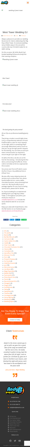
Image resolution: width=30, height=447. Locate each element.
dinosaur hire (8, 255)
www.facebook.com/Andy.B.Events (12, 211)
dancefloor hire (9, 253)
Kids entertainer (9, 267)
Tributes (6, 293)
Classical (7, 249)
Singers (6, 285)
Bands (6, 235)
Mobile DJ (7, 273)
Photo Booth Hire (9, 277)
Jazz (5, 265)
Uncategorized (8, 295)
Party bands (8, 275)
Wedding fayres (9, 301)
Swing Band (7, 291)
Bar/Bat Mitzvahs (9, 237)
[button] (27, 2)
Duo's (6, 257)
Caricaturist (8, 239)
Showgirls (7, 283)
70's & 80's (7, 233)
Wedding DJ (24, 35)
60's (5, 231)
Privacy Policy (23, 445)
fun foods (7, 261)
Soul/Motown (8, 287)
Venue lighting (8, 297)
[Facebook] (10, 441)
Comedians (7, 251)
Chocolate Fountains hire (12, 247)
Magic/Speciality (9, 271)
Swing (6, 289)
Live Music (7, 269)
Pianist (6, 279)
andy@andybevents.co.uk (10, 200)
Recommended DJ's (10, 281)
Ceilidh (6, 243)
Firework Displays (9, 259)
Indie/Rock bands (9, 263)
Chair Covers (8, 245)
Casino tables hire (9, 241)
